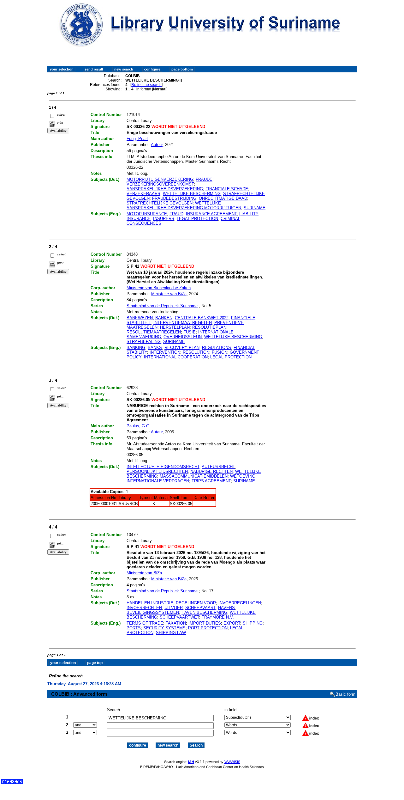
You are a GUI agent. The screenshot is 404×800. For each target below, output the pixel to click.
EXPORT (231, 623)
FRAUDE (204, 179)
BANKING (136, 347)
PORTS (134, 628)
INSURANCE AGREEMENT (211, 213)
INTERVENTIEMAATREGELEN (182, 322)
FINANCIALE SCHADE (226, 188)
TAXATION (176, 623)
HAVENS (226, 607)
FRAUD (176, 213)
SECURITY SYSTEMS (164, 628)
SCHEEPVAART (200, 607)
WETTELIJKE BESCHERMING (192, 193)
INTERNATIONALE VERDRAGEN (158, 481)
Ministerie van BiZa (169, 293)
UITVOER (173, 607)
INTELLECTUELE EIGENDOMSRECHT (163, 466)
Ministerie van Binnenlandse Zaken (159, 287)
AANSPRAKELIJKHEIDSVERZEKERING (165, 188)
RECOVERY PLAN (181, 347)
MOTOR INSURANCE (147, 213)
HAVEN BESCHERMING (204, 612)
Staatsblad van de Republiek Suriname (162, 305)
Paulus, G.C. (138, 426)
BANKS (155, 347)
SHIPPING (253, 623)
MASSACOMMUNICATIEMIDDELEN (194, 476)
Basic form (345, 694)
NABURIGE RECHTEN (211, 471)
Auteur (157, 144)
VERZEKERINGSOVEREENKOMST (160, 184)
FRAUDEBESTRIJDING (174, 198)
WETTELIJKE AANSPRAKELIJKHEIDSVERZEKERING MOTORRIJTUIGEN (184, 205)
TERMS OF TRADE (145, 623)
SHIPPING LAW (171, 632)
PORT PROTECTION (208, 628)
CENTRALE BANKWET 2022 (202, 317)
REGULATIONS (216, 347)
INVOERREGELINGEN (239, 603)
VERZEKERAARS (143, 193)
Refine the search (146, 84)
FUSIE (189, 332)
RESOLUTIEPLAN (209, 327)
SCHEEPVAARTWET (179, 617)
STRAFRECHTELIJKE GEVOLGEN (160, 203)
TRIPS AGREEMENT (211, 481)
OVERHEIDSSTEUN (182, 336)
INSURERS (163, 218)
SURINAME (254, 207)
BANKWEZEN (140, 317)
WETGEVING (242, 476)
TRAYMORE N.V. (218, 617)
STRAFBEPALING (144, 341)
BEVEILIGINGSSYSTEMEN (153, 612)
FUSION (219, 352)
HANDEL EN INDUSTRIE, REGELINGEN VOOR (171, 603)
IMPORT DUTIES (204, 623)
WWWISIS (232, 762)
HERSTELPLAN (175, 327)
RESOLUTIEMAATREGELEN (154, 332)
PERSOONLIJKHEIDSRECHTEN (157, 471)
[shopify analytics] (12, 782)
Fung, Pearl (137, 138)
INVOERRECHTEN (144, 607)
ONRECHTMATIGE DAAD (223, 198)
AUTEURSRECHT (218, 466)
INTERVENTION (165, 352)
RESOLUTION (196, 352)
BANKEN (163, 317)
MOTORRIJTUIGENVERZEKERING (160, 179)
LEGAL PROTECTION (197, 218)
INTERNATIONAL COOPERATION (176, 357)
